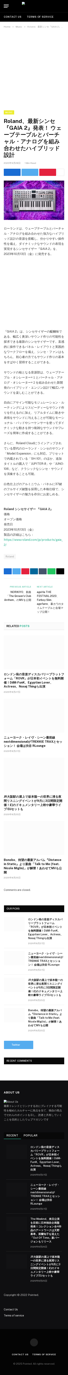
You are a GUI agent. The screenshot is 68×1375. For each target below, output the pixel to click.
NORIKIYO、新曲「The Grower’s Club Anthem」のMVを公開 (17, 596)
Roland (10, 556)
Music (9, 112)
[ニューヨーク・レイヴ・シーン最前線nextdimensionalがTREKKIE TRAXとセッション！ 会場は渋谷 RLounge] (34, 716)
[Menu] (6, 6)
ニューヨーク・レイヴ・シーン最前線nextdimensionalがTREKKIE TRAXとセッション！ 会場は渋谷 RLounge (33, 742)
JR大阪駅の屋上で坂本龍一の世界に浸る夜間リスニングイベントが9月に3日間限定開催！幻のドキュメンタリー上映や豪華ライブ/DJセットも (45, 987)
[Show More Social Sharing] (60, 172)
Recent (12, 1135)
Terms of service (40, 16)
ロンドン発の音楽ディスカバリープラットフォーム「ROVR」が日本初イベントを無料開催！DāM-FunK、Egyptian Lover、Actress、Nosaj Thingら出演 (46, 1158)
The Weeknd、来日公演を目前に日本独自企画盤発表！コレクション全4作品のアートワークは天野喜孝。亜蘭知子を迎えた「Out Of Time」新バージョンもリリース (45, 1230)
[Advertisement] (34, 68)
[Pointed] (34, 6)
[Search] (63, 6)
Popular (31, 1135)
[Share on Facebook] (12, 172)
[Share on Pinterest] (47, 172)
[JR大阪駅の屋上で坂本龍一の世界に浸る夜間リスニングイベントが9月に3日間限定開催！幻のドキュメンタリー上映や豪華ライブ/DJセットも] (34, 775)
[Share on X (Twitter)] (30, 172)
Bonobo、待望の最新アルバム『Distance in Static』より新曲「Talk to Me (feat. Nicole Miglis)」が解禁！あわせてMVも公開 (45, 1018)
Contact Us (13, 16)
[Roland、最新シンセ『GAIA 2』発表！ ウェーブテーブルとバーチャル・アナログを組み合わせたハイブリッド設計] (34, 200)
